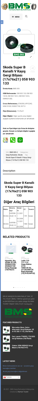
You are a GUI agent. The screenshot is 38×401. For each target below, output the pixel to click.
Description (9, 171)
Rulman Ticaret (23, 392)
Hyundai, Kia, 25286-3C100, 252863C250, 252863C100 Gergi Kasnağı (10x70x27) (11, 265)
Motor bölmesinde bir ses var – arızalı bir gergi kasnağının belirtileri (18, 367)
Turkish (9, 377)
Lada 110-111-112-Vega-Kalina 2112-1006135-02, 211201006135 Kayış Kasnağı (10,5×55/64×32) (28, 267)
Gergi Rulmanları (11, 155)
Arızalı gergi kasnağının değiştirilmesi (15, 371)
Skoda (20, 155)
